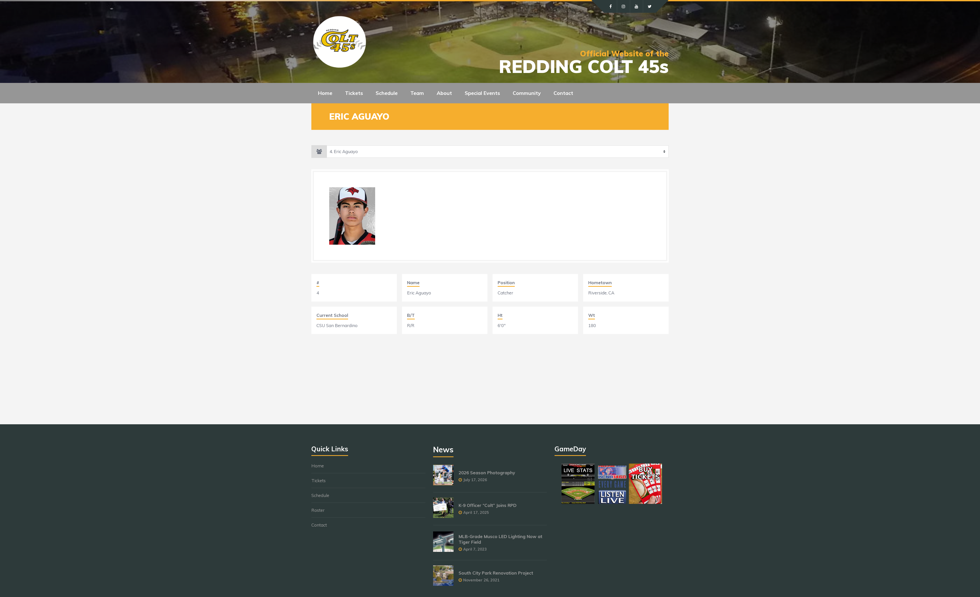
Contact (563, 93)
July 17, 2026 (475, 479)
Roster (318, 510)
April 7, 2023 (475, 549)
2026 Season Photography (487, 472)
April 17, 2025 (476, 512)
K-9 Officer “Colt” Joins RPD (488, 505)
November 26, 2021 (481, 580)
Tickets (318, 480)
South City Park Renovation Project (496, 573)
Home (325, 93)
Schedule (320, 495)
